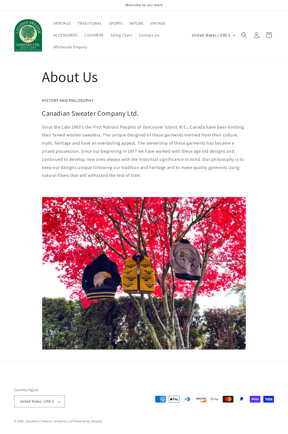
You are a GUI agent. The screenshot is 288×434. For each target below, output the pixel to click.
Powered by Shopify (87, 421)
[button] (244, 35)
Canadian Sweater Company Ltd (49, 421)
